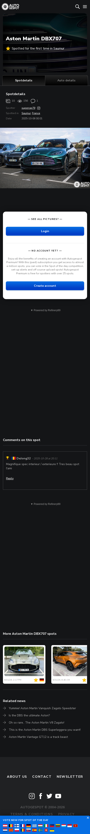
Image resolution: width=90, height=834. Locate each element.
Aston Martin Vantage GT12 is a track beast (38, 737)
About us (17, 776)
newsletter (70, 776)
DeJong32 (24, 458)
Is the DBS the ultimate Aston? (29, 715)
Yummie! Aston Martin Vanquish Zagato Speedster (42, 708)
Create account (45, 286)
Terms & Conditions (31, 814)
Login (45, 231)
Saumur (26, 113)
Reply (10, 478)
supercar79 (28, 108)
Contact (41, 776)
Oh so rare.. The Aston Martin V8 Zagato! (36, 723)
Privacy (66, 814)
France (36, 113)
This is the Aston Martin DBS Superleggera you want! (45, 730)
